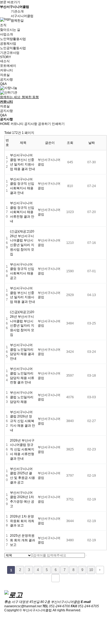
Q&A (3, 84)
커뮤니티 (17, 124)
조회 (70, 143)
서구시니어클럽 (22, 16)
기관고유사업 (9, 53)
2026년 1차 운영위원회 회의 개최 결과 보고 (22, 521)
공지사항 (6, 79)
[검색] (86, 555)
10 (91, 570)
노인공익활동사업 (13, 48)
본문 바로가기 (10, 2)
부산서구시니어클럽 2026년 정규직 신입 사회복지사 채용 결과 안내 (22, 421)
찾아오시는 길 (10, 30)
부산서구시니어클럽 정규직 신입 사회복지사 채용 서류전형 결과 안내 (22, 212)
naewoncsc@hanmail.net (22, 606)
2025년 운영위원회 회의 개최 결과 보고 (22, 540)
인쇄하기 (58, 124)
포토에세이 (8, 66)
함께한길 (17, 20)
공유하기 (44, 124)
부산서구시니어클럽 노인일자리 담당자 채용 (21, 397)
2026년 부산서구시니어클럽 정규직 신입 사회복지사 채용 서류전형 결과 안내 (22, 449)
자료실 (5, 75)
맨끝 (55, 578)
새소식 (5, 61)
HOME (5, 124)
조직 (3, 25)
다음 (100, 570)
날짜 (91, 143)
